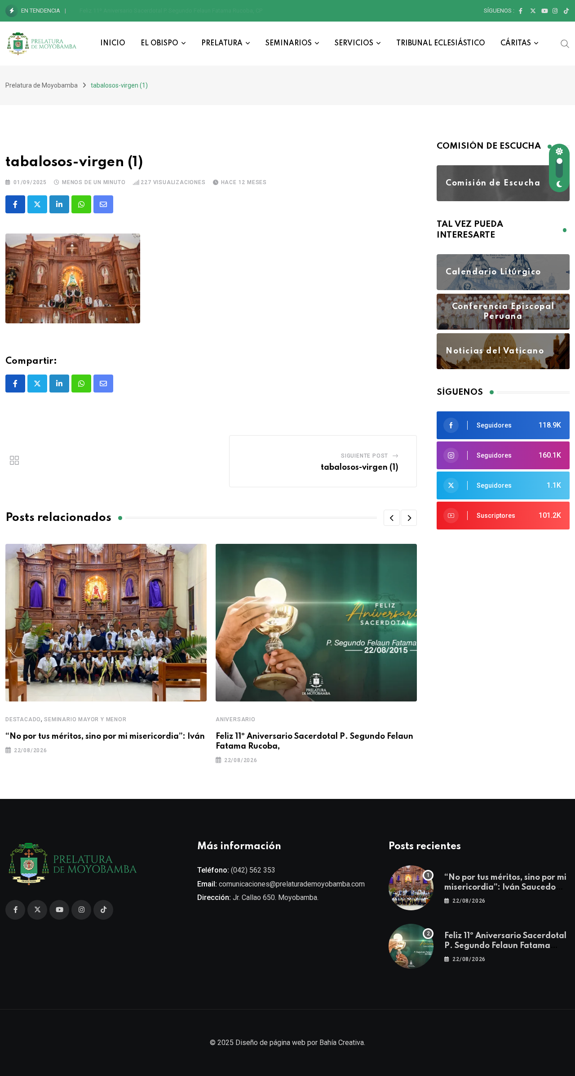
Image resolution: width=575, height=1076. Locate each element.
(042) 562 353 (253, 870)
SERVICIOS (354, 43)
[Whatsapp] (81, 204)
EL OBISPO (159, 43)
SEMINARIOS (288, 43)
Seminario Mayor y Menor (85, 719)
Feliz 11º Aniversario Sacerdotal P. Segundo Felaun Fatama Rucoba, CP (171, 10)
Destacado (23, 719)
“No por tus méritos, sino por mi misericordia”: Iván (105, 736)
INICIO (112, 43)
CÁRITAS (515, 43)
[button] (392, 518)
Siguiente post (364, 456)
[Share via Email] (103, 204)
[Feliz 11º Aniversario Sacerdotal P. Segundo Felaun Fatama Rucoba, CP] (411, 946)
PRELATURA (222, 43)
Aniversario (236, 719)
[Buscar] (565, 43)
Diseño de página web (270, 1042)
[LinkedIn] (59, 204)
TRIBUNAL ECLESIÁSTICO (440, 43)
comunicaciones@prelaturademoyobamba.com (292, 884)
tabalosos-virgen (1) (359, 467)
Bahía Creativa (341, 1042)
